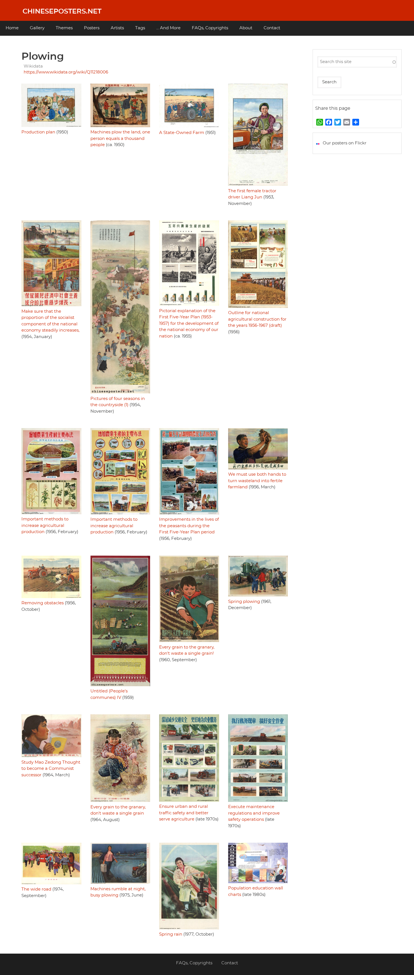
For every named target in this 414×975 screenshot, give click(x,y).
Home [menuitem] (12, 28)
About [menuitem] (245, 28)
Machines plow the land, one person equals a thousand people (120, 138)
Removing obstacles (42, 603)
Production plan (38, 132)
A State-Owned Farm (181, 133)
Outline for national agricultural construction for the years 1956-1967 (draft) (257, 319)
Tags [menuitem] (140, 28)
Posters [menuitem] (91, 28)
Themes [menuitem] (64, 28)
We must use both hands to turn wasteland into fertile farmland (257, 480)
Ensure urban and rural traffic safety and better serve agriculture (183, 812)
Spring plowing (244, 602)
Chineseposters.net (62, 11)
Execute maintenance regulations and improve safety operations (254, 813)
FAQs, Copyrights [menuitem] (210, 28)
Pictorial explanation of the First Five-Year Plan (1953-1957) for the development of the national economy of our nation (189, 323)
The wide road (36, 889)
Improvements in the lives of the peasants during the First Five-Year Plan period (189, 525)
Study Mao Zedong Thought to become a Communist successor (50, 768)
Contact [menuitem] (272, 28)
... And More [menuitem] (168, 28)
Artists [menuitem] (117, 28)
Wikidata (33, 66)
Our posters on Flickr (344, 143)
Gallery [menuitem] (37, 28)
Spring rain (170, 934)
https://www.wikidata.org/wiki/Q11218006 (66, 72)
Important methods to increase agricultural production (44, 525)
